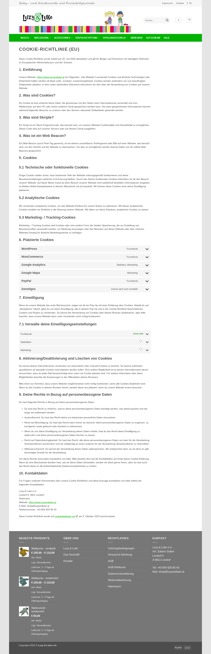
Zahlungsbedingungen (121, 548)
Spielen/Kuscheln (114, 38)
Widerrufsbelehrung (119, 580)
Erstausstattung (86, 38)
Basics (25, 38)
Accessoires (62, 38)
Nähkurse (137, 38)
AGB (111, 561)
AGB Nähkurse (117, 567)
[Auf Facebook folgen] (187, 3)
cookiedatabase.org (65, 516)
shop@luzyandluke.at (171, 571)
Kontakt (180, 3)
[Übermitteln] (167, 20)
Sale (167, 38)
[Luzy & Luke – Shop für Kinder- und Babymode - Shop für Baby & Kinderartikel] (75, 20)
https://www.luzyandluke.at (50, 77)
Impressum (167, 3)
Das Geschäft (71, 554)
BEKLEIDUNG (41, 38)
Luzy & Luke (70, 548)
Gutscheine (153, 38)
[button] (178, 20)
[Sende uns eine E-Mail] (190, 3)
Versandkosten (44, 562)
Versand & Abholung (120, 554)
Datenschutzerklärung (121, 573)
